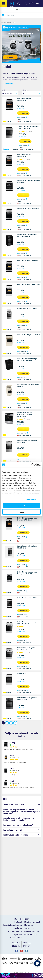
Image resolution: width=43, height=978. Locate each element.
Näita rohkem (8, 83)
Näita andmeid (31, 499)
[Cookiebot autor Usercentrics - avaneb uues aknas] (31, 464)
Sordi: (3, 90)
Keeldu (21, 512)
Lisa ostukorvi (23, 113)
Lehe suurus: (25, 90)
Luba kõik (21, 506)
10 (15, 723)
